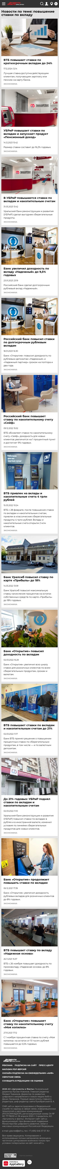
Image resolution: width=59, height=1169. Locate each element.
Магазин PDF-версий (14, 1069)
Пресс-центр (46, 1065)
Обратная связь (11, 1077)
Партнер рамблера (25, 1155)
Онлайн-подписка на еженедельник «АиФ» (28, 1073)
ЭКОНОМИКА (10, 84)
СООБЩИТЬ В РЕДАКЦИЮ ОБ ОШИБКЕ (22, 1081)
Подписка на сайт (26, 1065)
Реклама (7, 1065)
